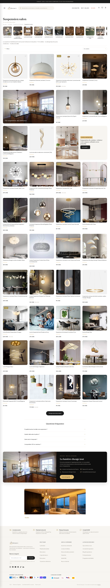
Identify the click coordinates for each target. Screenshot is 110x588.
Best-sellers (85, 8)
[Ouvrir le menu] (4, 8)
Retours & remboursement (67, 552)
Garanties (63, 555)
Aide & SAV (63, 558)
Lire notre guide (66, 477)
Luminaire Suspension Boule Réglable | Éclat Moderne (40, 225)
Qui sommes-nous (87, 545)
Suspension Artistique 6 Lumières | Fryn (66, 332)
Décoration (42, 552)
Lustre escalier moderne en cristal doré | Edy (40, 152)
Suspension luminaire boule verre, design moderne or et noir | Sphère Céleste (13, 81)
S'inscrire (31, 557)
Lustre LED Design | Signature (36, 366)
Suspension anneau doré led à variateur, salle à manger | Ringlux (94, 296)
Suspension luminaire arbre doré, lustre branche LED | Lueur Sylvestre (68, 81)
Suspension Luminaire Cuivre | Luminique (66, 401)
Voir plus (27, 517)
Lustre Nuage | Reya (8, 366)
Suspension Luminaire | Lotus (89, 80)
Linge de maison (44, 555)
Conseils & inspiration (88, 548)
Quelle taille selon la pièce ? (32, 434)
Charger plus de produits (55, 413)
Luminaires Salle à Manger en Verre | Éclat (92, 366)
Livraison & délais (65, 548)
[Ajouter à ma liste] (25, 56)
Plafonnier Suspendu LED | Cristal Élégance (14, 401)
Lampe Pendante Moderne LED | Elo (65, 366)
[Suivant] (106, 31)
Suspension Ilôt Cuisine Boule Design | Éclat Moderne (40, 189)
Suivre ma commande (66, 545)
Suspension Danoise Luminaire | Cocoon (39, 80)
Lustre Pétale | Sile (87, 332)
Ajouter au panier (15, 76)
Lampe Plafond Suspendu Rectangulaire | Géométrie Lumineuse (13, 225)
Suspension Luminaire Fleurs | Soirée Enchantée (15, 296)
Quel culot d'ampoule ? (30, 439)
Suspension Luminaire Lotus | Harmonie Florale (68, 260)
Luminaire (10, 24)
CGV (11, 584)
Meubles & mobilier (44, 548)
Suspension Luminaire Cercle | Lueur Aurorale (67, 224)
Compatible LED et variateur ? (32, 444)
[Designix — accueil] (12, 8)
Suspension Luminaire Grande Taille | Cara (13, 188)
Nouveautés (75, 8)
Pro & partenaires (87, 555)
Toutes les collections (45, 561)
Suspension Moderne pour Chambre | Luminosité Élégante (12, 153)
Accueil (5, 24)
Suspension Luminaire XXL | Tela (64, 188)
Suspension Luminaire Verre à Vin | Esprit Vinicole (66, 117)
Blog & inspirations (87, 552)
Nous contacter (65, 561)
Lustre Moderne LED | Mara (89, 224)
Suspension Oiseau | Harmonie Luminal (92, 401)
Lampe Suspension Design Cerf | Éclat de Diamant (39, 296)
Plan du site (38, 584)
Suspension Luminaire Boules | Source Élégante (94, 116)
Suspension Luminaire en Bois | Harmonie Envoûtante (40, 401)
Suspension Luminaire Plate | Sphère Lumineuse (68, 296)
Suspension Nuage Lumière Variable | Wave (14, 260)
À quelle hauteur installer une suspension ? (35, 429)
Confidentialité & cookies (28, 584)
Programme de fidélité (88, 558)
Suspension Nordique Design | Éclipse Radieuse (94, 260)
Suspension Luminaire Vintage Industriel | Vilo (94, 188)
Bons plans (42, 558)
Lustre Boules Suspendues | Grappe (12, 332)
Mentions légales (17, 584)
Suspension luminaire (18, 24)
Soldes (93, 8)
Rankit (99, 584)
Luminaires (42, 545)
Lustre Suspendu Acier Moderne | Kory (39, 332)
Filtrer (7, 48)
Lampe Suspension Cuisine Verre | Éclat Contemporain (39, 261)
